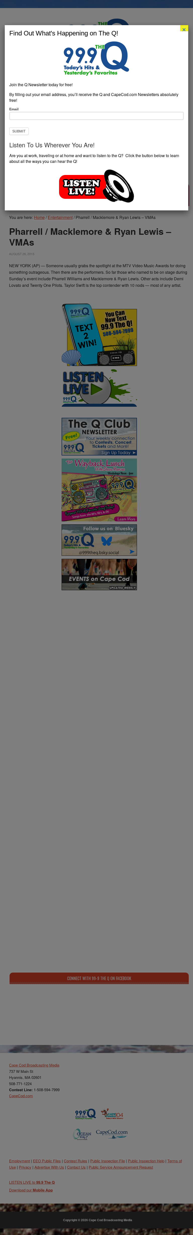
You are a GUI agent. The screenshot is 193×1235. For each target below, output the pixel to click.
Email (14, 109)
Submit (19, 131)
